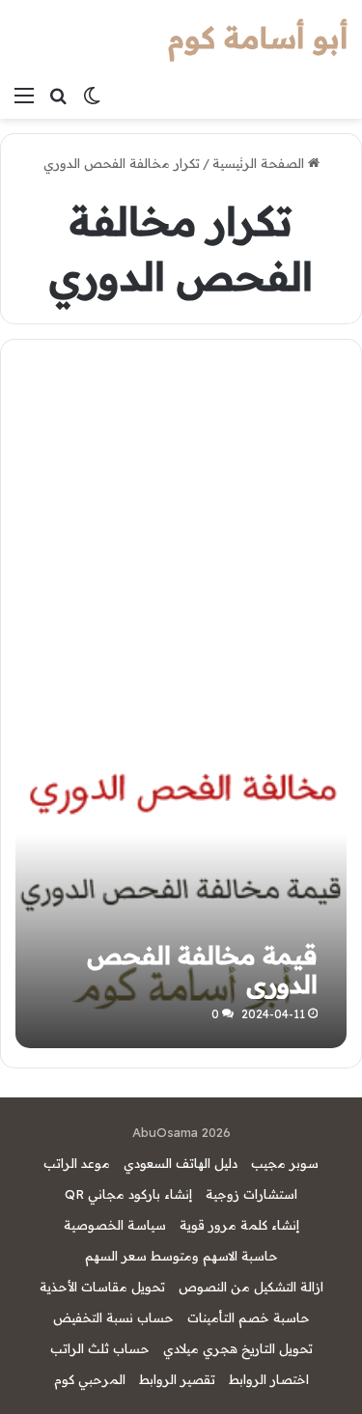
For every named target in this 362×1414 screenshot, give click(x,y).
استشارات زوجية (251, 1194)
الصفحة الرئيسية (260, 163)
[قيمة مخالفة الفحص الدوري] (180, 883)
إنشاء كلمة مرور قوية (239, 1225)
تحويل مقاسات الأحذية (102, 1286)
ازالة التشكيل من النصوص (251, 1286)
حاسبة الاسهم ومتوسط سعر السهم (181, 1255)
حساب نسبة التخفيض (113, 1317)
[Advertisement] (181, 538)
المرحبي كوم (89, 1379)
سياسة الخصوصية (115, 1225)
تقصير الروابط (177, 1379)
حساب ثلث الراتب (100, 1348)
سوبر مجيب (285, 1163)
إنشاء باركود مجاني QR (128, 1194)
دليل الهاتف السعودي (180, 1163)
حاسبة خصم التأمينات (248, 1317)
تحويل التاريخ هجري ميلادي (238, 1348)
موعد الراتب (76, 1163)
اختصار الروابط (269, 1379)
